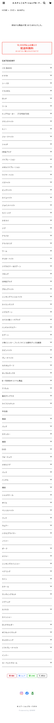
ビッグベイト (7, 190)
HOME (5, 10)
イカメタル (6, 91)
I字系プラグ (6, 152)
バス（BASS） (7, 68)
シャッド (5, 144)
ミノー (4, 129)
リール (4, 106)
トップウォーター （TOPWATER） (16, 114)
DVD (12, 10)
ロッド (4, 99)
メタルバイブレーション (11, 167)
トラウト (5, 76)
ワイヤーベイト (8, 175)
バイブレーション (8, 160)
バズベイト (6, 182)
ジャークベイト (8, 137)
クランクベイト (8, 121)
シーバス (5, 83)
